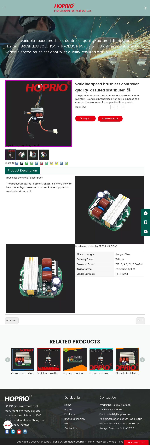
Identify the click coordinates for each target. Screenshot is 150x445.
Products (69, 414)
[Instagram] (25, 431)
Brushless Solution (74, 419)
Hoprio (68, 409)
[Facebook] (7, 431)
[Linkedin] (13, 431)
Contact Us (70, 428)
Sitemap (111, 441)
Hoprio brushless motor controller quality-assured (101, 373)
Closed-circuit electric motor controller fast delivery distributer (22, 373)
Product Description (22, 170)
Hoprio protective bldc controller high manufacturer (75, 373)
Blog (66, 423)
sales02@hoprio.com (118, 414)
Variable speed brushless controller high (48, 373)
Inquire (87, 118)
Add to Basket (110, 118)
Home (67, 405)
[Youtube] (19, 431)
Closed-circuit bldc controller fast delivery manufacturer (127, 373)
